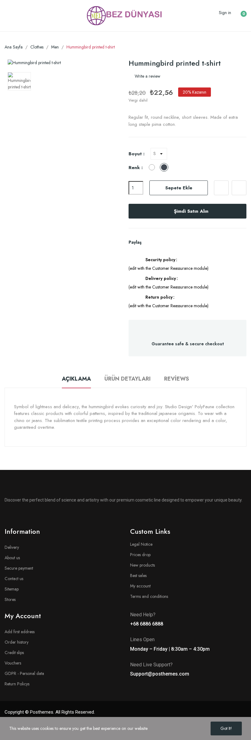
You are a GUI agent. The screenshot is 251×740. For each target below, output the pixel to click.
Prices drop (140, 555)
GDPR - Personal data (24, 673)
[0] (239, 11)
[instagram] (27, 515)
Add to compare (239, 187)
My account (140, 586)
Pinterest (170, 242)
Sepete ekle (178, 187)
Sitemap (12, 589)
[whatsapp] (48, 515)
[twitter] (17, 515)
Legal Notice (141, 544)
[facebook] (7, 515)
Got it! (226, 728)
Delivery (12, 547)
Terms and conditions (149, 596)
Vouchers (13, 663)
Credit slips (14, 652)
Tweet (160, 242)
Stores (10, 599)
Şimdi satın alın (191, 211)
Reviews (176, 379)
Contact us (14, 578)
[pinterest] (59, 515)
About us (12, 558)
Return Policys (17, 684)
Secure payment (19, 568)
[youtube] (38, 515)
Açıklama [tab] (76, 379)
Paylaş (149, 242)
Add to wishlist (221, 187)
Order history (16, 642)
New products (142, 565)
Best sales (138, 575)
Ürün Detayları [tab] (127, 379)
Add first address (20, 632)
